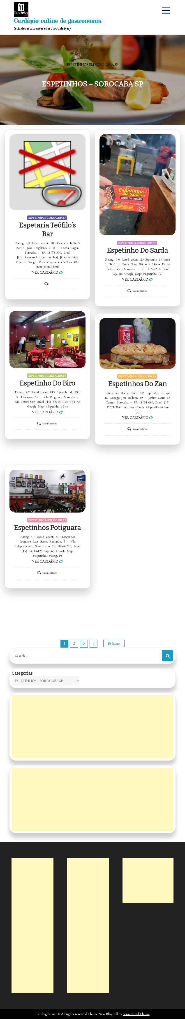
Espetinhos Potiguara (47, 528)
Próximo (114, 643)
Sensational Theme (136, 1014)
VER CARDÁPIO (45, 272)
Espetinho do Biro (47, 383)
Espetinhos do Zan (137, 384)
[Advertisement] (92, 726)
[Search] (167, 655)
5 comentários (139, 291)
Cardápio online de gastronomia (58, 20)
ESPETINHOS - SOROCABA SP (47, 218)
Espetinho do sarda (137, 250)
